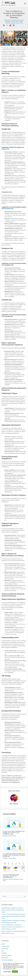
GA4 (3, 950)
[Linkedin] (13, 25)
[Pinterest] (10, 25)
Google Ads (14, 20)
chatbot (3, 944)
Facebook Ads (7, 20)
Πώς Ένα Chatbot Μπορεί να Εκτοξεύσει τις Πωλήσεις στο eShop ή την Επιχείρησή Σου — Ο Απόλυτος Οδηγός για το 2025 (13, 927)
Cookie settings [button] (7, 971)
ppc (22, 23)
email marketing (5, 946)
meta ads (18, 23)
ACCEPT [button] (15, 971)
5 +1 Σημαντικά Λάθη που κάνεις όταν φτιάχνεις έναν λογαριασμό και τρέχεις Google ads (14, 855)
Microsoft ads (5, 957)
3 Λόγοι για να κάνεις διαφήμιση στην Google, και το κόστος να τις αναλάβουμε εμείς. (14, 832)
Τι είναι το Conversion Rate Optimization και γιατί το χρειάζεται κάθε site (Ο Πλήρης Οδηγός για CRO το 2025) (14, 916)
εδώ (4, 188)
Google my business (6, 955)
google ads (13, 23)
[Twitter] (7, 25)
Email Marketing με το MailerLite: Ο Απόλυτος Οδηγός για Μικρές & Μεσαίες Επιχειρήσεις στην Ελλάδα (13, 910)
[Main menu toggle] (25, 3)
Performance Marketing (13, 879)
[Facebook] (4, 25)
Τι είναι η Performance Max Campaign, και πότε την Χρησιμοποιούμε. (11, 876)
